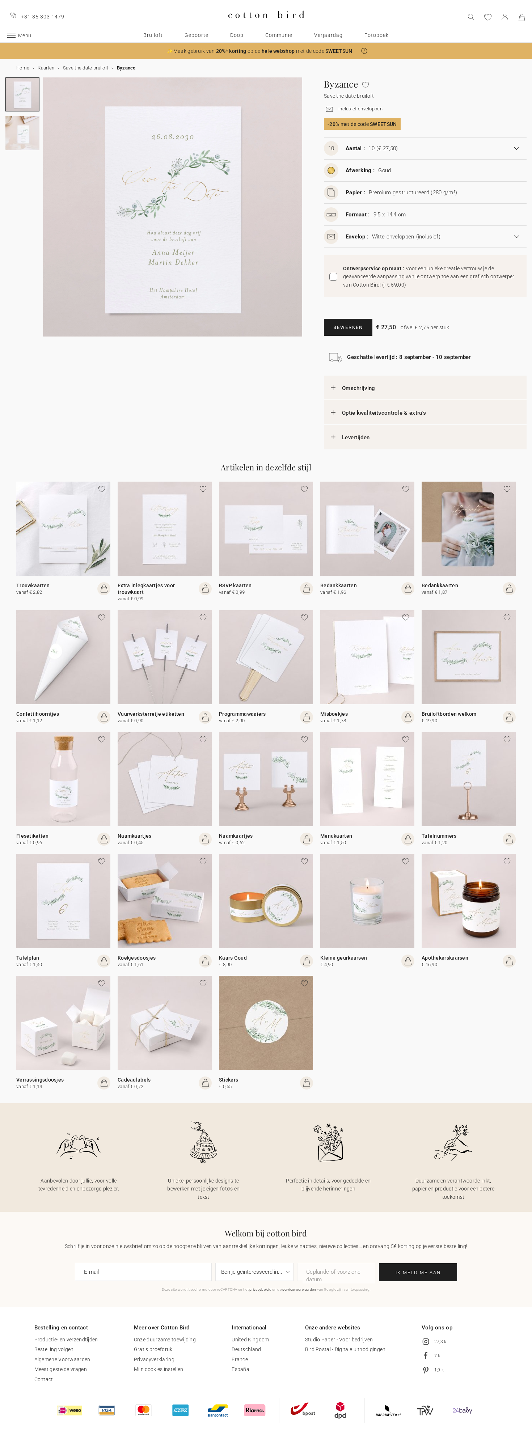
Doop (237, 35)
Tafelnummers (439, 836)
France (240, 1359)
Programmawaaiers (242, 714)
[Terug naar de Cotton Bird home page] (266, 24)
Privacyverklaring (154, 1359)
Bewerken (348, 327)
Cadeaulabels (134, 1080)
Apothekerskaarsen (445, 958)
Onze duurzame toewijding (165, 1339)
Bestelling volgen (54, 1349)
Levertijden (356, 437)
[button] (364, 50)
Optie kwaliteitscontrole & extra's (384, 413)
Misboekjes (334, 714)
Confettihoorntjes (37, 714)
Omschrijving (358, 388)
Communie (278, 35)
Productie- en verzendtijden (66, 1339)
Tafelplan (27, 958)
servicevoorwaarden (299, 1289)
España (240, 1369)
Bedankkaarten (338, 585)
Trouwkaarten (33, 585)
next (47, 211)
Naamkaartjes (135, 836)
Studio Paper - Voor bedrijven (339, 1339)
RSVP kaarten (235, 585)
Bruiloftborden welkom (449, 714)
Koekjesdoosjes (137, 958)
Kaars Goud (233, 958)
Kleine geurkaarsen (343, 958)
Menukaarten (336, 836)
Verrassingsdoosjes (40, 1080)
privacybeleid (260, 1289)
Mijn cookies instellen (158, 1369)
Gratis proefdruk (153, 1349)
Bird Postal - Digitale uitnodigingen (345, 1349)
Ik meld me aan (418, 1272)
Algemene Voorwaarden (62, 1359)
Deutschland (246, 1349)
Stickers (228, 1080)
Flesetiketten (32, 836)
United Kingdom (250, 1339)
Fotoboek (376, 35)
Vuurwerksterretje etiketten (151, 714)
